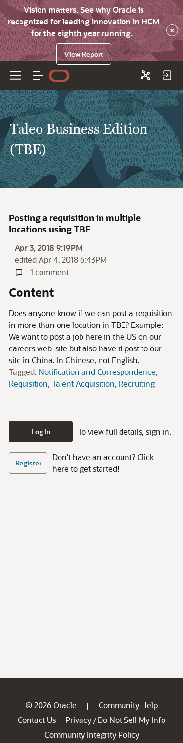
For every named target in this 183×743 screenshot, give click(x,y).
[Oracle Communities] (145, 75)
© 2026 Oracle (51, 705)
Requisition (28, 383)
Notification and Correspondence (97, 372)
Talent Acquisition (83, 383)
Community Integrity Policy (91, 734)
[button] (38, 75)
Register (28, 462)
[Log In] (167, 75)
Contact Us (37, 720)
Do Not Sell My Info (131, 720)
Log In (41, 431)
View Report (83, 54)
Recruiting (137, 383)
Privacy (78, 720)
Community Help (128, 705)
